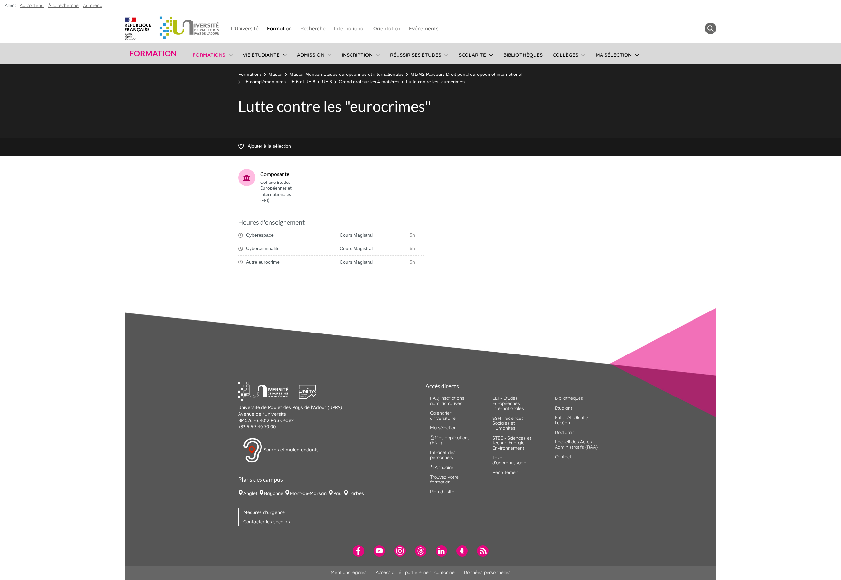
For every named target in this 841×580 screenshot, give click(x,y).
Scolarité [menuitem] (472, 55)
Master (275, 74)
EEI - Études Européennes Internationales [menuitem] (508, 403)
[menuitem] (358, 551)
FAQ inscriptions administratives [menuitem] (447, 400)
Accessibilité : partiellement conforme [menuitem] (415, 572)
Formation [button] (153, 53)
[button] (268, 391)
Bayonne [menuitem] (273, 493)
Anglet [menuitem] (250, 493)
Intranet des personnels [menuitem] (443, 454)
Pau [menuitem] (337, 493)
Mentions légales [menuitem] (349, 572)
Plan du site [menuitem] (442, 492)
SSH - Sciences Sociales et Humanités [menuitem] (508, 423)
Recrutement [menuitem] (506, 472)
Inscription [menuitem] (357, 55)
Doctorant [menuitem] (565, 432)
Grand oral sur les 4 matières (369, 81)
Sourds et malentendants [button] (290, 450)
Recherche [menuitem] (313, 28)
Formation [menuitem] (279, 28)
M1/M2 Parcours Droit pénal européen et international (466, 74)
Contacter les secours (266, 522)
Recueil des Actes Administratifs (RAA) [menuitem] (576, 444)
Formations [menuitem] (209, 55)
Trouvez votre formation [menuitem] (444, 479)
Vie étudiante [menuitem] (261, 55)
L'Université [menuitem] (245, 28)
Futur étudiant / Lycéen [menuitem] (571, 420)
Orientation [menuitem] (386, 28)
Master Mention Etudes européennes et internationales (346, 74)
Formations (250, 74)
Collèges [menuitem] (565, 55)
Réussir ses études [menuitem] (415, 55)
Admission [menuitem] (310, 55)
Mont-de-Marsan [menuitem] (308, 493)
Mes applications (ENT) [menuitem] (450, 440)
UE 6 (327, 81)
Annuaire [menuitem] (444, 467)
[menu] (229, 54)
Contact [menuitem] (563, 457)
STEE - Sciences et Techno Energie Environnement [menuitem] (511, 443)
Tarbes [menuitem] (356, 493)
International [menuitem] (349, 28)
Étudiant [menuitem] (563, 408)
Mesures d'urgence (264, 512)
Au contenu (32, 5)
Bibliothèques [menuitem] (523, 55)
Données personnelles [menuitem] (487, 572)
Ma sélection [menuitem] (614, 55)
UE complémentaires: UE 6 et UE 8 (278, 81)
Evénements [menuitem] (423, 28)
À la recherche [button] (63, 5)
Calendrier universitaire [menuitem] (443, 415)
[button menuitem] (710, 28)
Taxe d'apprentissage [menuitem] (509, 460)
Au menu (92, 5)
